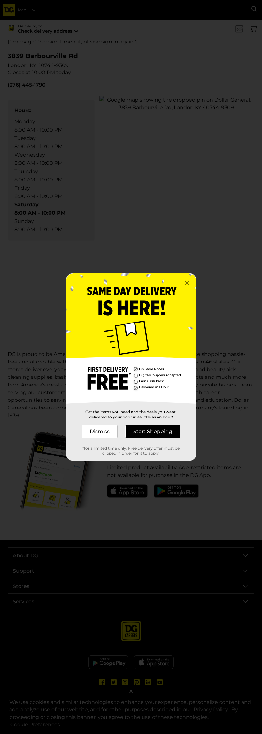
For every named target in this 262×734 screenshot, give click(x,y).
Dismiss (100, 431)
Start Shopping (152, 431)
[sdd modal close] (187, 283)
